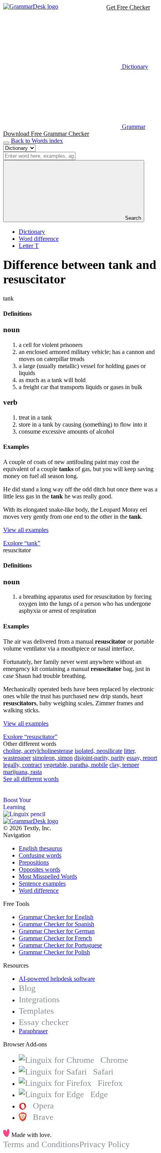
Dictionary (32, 231)
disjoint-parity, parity (99, 757)
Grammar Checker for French (55, 938)
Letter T (29, 245)
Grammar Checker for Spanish (56, 924)
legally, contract (22, 765)
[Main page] (30, 6)
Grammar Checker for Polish (54, 952)
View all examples (25, 530)
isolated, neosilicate (98, 750)
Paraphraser (33, 1031)
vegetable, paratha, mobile (75, 765)
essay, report (142, 757)
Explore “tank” (21, 543)
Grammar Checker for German (57, 931)
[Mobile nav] (6, 143)
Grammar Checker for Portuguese (60, 945)
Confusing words (40, 855)
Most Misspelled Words (48, 876)
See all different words (31, 779)
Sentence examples (42, 883)
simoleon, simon (52, 757)
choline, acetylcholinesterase (38, 750)
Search (132, 218)
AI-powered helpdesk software (57, 978)
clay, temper (124, 765)
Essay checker (43, 1022)
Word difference (39, 238)
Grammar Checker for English (56, 917)
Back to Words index (37, 140)
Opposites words (39, 869)
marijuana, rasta (22, 772)
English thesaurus (40, 848)
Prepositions (34, 862)
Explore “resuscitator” (30, 736)
